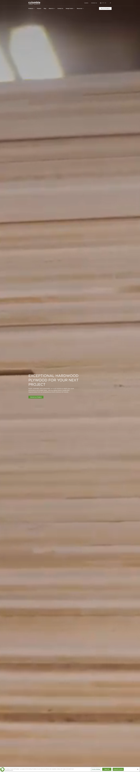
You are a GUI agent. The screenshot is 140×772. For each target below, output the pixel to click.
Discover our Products (36, 397)
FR (103, 2)
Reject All (106, 769)
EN (100, 2)
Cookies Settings (96, 769)
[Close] (137, 769)
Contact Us (94, 3)
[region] (70, 769)
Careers (86, 3)
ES (105, 2)
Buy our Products (105, 8)
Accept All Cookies (118, 769)
